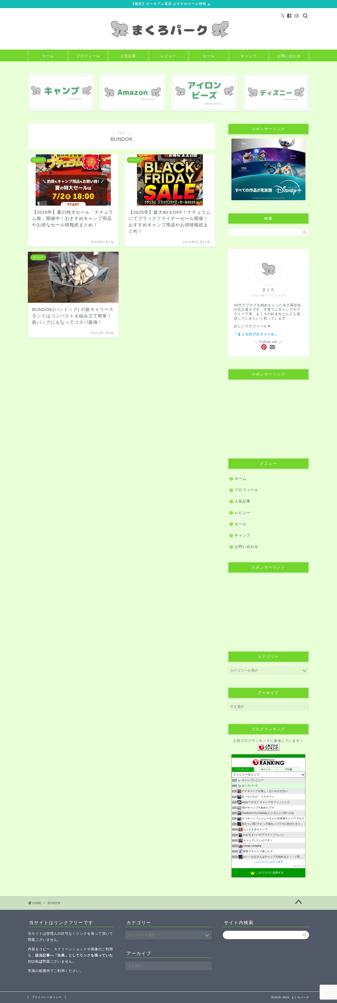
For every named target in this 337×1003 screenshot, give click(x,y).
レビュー (168, 56)
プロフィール (88, 56)
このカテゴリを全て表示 (268, 861)
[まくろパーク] (168, 46)
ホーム (48, 56)
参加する (299, 866)
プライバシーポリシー (46, 997)
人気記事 (128, 56)
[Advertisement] (268, 415)
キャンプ (249, 56)
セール (209, 56)
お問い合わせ (289, 56)
